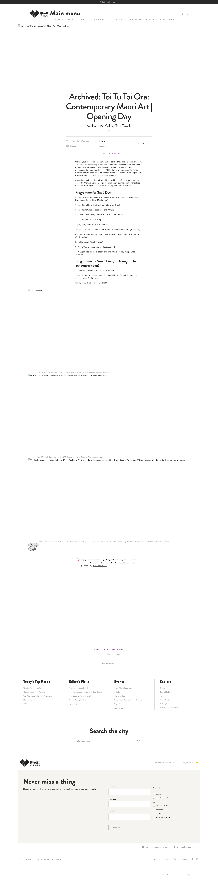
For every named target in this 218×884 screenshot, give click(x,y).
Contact (165, 859)
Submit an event (26, 859)
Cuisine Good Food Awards (34, 692)
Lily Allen (118, 703)
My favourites (188, 762)
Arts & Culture (165, 699)
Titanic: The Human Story (33, 688)
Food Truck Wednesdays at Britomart (128, 699)
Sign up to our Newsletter (163, 762)
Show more (118, 708)
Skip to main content (109, 2)
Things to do (134, 20)
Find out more (93, 562)
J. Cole (117, 692)
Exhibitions (114, 154)
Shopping (117, 20)
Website (103, 145)
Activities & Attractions (165, 817)
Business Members (168, 20)
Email (110, 811)
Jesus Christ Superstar (123, 688)
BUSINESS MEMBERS (169, 707)
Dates (73, 145)
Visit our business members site (49, 859)
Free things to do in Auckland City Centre (85, 692)
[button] (181, 14)
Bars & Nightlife (99, 20)
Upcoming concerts (76, 703)
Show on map (142, 144)
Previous (34, 545)
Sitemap (184, 859)
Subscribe (115, 827)
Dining (162, 688)
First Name (113, 787)
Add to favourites (109, 131)
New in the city (29, 699)
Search (139, 741)
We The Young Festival (78, 699)
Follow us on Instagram (197, 859)
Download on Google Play (187, 847)
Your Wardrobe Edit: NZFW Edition (37, 696)
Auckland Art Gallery (79, 140)
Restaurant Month (64, 20)
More (148, 20)
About (156, 859)
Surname (112, 799)
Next (33, 549)
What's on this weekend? (78, 688)
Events (82, 20)
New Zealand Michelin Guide (80, 696)
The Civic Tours (120, 696)
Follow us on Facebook (192, 859)
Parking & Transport (167, 703)
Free (121, 649)
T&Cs (175, 859)
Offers (158, 813)
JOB (25, 703)
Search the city (109, 731)
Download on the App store (156, 847)
